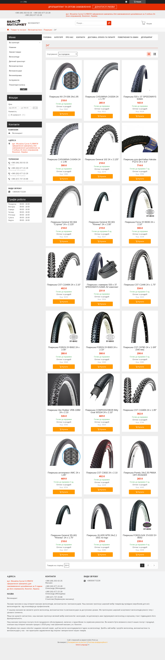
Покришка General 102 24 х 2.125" (102, 159)
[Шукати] (109, 23)
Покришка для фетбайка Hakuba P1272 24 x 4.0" (139, 160)
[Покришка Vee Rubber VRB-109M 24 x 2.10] (64, 389)
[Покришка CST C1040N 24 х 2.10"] (64, 264)
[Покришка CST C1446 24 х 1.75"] (140, 264)
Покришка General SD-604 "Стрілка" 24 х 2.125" (64, 223)
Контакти (80, 37)
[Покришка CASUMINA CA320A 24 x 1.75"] (102, 76)
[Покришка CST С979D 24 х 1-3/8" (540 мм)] (140, 327)
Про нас (69, 37)
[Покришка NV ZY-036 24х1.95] (64, 76)
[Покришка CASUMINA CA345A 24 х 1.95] (64, 139)
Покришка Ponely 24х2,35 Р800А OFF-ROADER (140, 474)
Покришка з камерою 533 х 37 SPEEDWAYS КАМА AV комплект (101, 286)
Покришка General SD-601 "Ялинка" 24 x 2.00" (102, 223)
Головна (47, 37)
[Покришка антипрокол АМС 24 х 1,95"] (64, 452)
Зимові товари (15, 52)
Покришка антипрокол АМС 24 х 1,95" (64, 474)
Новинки (12, 47)
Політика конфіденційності (98, 642)
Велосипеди (14, 57)
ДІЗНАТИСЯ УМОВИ (105, 7)
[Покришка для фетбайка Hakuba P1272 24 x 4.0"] (140, 139)
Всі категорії (14, 42)
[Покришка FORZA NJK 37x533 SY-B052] (140, 515)
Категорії (58, 37)
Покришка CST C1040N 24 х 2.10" (64, 285)
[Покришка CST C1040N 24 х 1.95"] (140, 389)
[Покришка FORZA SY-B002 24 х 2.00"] (64, 327)
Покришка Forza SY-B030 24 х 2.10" (140, 223)
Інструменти (14, 80)
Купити (65, 114)
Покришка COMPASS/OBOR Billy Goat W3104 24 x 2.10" (101, 411)
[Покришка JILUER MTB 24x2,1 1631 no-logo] (102, 515)
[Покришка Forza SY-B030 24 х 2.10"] (140, 201)
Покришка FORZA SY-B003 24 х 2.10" (101, 348)
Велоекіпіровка (15, 75)
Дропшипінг (146, 37)
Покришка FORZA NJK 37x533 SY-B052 (140, 536)
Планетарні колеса (17, 85)
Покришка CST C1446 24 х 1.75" (140, 285)
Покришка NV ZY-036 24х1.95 (63, 97)
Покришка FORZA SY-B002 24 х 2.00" (64, 348)
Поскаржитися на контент (77, 642)
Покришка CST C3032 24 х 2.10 (101, 473)
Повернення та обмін (128, 37)
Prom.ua (95, 640)
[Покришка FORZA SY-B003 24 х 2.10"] (102, 327)
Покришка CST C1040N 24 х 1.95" (140, 410)
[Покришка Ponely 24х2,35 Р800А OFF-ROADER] (140, 452)
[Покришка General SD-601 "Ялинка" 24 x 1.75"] (64, 515)
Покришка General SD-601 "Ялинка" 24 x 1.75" (64, 536)
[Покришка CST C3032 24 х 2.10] (102, 452)
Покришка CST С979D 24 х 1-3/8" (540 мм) (139, 348)
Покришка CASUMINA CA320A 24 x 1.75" (101, 98)
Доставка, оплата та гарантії (101, 37)
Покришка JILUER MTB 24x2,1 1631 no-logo (102, 536)
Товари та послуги (18, 30)
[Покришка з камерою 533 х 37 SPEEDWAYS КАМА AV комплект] (102, 264)
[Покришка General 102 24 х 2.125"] (102, 139)
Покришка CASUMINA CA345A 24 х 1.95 (63, 160)
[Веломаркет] (16, 23)
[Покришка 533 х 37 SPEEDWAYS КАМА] (140, 76)
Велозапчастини (35, 30)
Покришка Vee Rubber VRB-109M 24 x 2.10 (63, 411)
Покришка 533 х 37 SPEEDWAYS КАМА (139, 98)
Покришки (48, 30)
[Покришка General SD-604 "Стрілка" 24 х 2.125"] (64, 201)
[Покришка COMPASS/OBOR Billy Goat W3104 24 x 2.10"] (102, 389)
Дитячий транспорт (17, 61)
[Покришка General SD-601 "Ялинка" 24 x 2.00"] (102, 201)
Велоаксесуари (15, 71)
